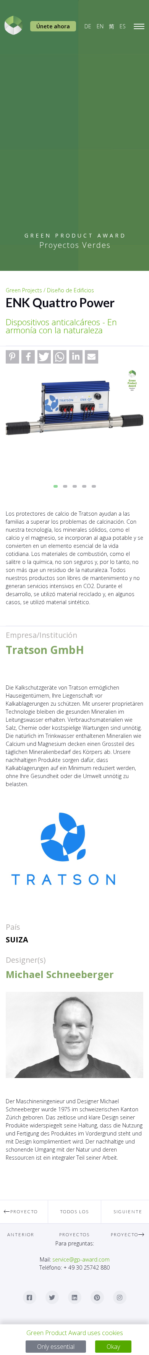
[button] (12, 357)
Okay (113, 1346)
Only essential (55, 1346)
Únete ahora (53, 26)
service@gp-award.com (81, 1259)
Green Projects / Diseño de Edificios (50, 290)
